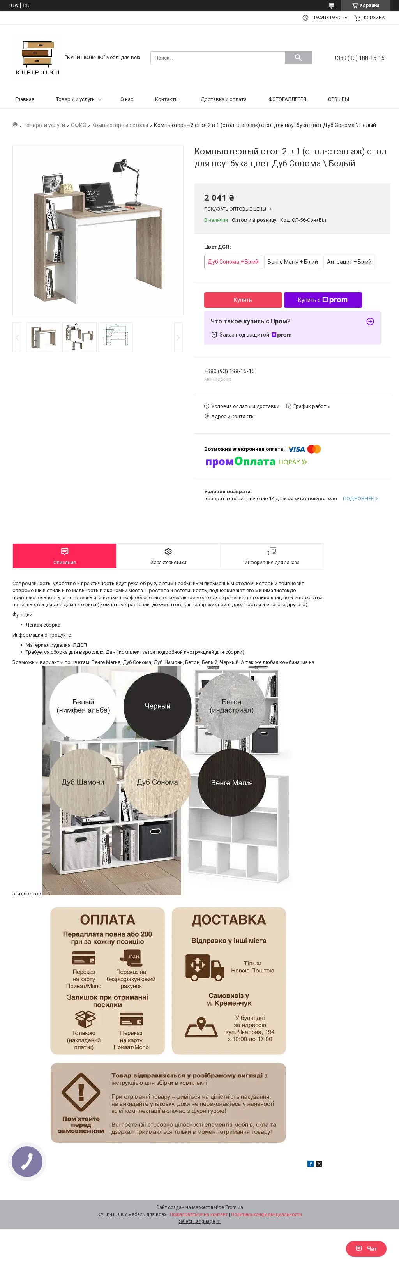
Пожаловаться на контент (199, 1214)
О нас (126, 99)
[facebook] (310, 1165)
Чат (372, 1249)
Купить (243, 300)
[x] (319, 1165)
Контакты (167, 99)
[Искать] (298, 57)
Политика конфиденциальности (266, 1214)
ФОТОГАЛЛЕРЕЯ (287, 99)
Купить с (309, 300)
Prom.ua (234, 1207)
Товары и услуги (75, 99)
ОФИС (78, 125)
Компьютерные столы (120, 125)
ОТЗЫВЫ (338, 99)
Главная (24, 99)
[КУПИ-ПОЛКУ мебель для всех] (37, 57)
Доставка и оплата (224, 99)
